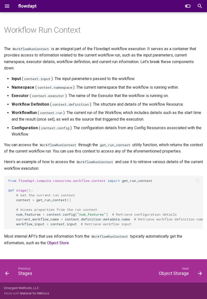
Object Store (58, 242)
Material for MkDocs (34, 293)
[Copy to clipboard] (198, 181)
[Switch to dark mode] (188, 6)
